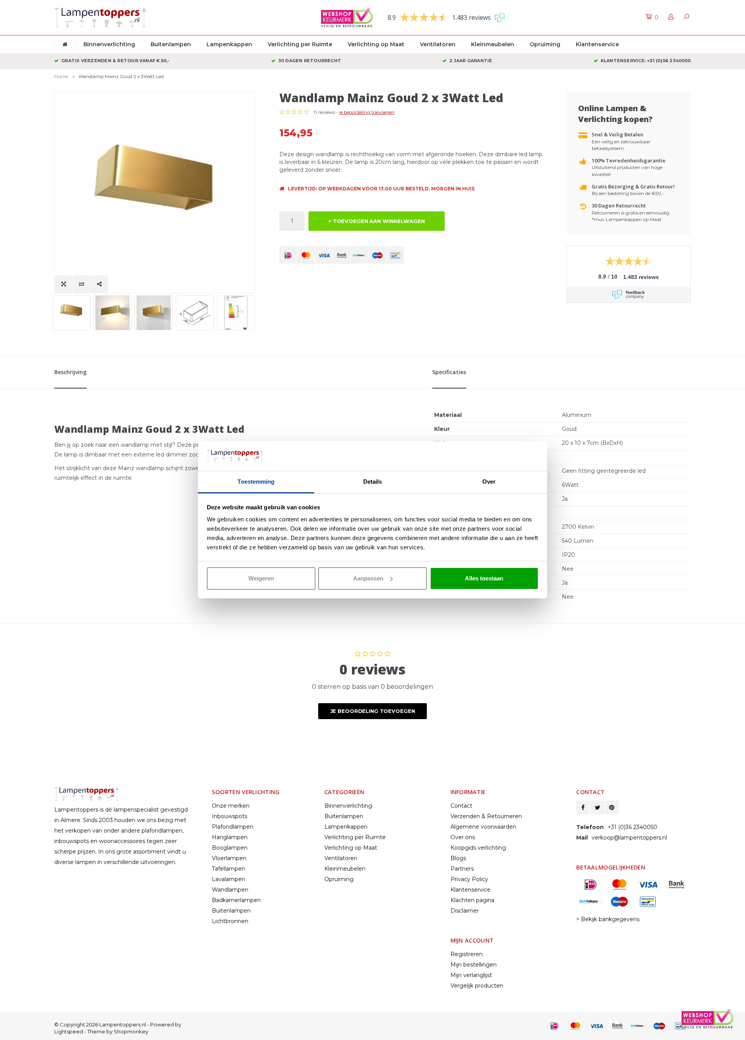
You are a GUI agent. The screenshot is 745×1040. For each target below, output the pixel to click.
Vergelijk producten (476, 985)
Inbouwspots (229, 816)
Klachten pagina (472, 900)
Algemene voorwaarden (483, 826)
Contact (461, 805)
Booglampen (230, 847)
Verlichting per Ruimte (300, 44)
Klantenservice (597, 44)
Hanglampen (230, 837)
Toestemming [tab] (255, 481)
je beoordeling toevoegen (367, 112)
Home (61, 76)
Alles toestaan (484, 578)
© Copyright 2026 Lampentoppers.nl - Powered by (117, 1024)
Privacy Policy (469, 879)
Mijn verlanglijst (471, 975)
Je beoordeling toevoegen (372, 711)
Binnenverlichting (109, 44)
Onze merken (230, 805)
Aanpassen (368, 578)
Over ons (462, 837)
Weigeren (261, 578)
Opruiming (545, 44)
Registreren (466, 954)
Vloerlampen (229, 858)
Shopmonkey (131, 1031)
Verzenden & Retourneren (486, 816)
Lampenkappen (229, 44)
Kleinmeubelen (492, 44)
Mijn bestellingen (473, 964)
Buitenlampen (171, 44)
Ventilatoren (438, 44)
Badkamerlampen (236, 900)
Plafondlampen (232, 826)
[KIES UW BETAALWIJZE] (288, 255)
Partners (462, 868)
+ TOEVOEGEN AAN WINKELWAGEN (376, 221)
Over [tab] (489, 481)
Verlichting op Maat (376, 44)
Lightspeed (68, 1031)
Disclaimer (464, 910)
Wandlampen (230, 889)
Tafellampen (228, 868)
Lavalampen (228, 879)
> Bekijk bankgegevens (607, 919)
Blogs (458, 858)
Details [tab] (372, 481)
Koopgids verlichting (478, 847)
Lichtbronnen (230, 921)
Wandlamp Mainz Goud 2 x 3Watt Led (121, 76)
